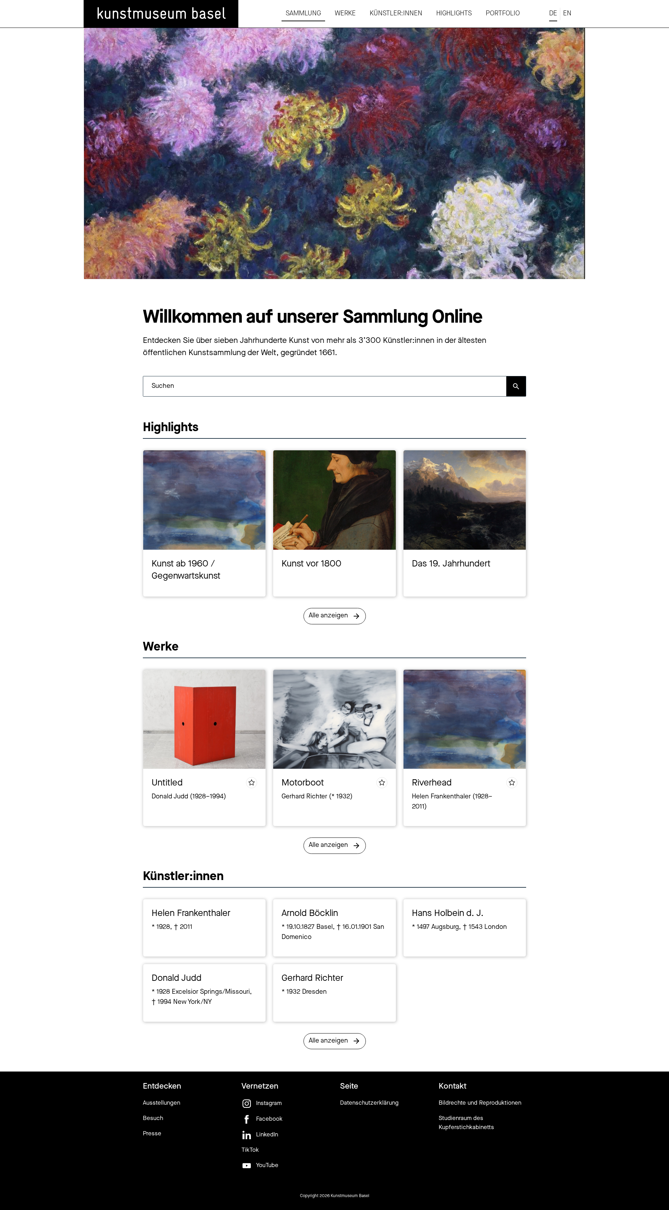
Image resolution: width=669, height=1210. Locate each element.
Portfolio (503, 13)
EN (567, 13)
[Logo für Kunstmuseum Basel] (161, 14)
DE (553, 13)
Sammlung (303, 13)
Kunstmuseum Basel (350, 1196)
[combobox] (324, 386)
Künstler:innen (396, 13)
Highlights (454, 13)
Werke (345, 13)
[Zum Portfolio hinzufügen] (251, 782)
